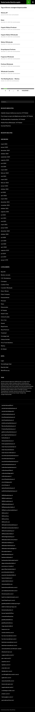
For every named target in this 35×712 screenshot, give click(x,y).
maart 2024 (4, 170)
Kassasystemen (5, 297)
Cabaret (10, 383)
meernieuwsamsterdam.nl (9, 446)
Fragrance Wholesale (7, 57)
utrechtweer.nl (6, 485)
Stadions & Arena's (14, 389)
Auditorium (17, 381)
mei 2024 (3, 166)
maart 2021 (4, 224)
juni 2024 (3, 163)
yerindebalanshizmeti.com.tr (10, 590)
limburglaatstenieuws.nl (8, 443)
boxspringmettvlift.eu (8, 613)
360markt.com (6, 522)
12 (18, 90)
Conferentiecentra (25, 383)
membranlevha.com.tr (8, 632)
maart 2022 (4, 199)
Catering (14, 383)
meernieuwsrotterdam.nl (9, 452)
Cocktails (19, 383)
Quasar (3, 323)
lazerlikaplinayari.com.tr (8, 600)
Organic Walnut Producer (9, 27)
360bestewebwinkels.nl (8, 507)
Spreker (8, 389)
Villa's (24, 391)
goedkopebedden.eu (7, 619)
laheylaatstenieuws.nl (8, 441)
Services (12, 388)
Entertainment (28, 384)
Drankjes (18, 384)
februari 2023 (5, 182)
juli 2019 (3, 253)
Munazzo (3, 300)
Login (2, 361)
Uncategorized (5, 336)
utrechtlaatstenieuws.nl (8, 479)
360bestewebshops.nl (8, 504)
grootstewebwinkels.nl (8, 572)
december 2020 (5, 231)
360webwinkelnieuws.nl (8, 545)
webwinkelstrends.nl (7, 581)
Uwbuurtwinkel (5, 339)
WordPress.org (5, 370)
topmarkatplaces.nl (7, 578)
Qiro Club (3, 320)
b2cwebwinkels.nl (7, 551)
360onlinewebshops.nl (8, 530)
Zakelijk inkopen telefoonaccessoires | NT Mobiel (14, 113)
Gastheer (16, 386)
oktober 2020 (4, 234)
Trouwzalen (11, 391)
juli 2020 (3, 237)
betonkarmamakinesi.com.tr (9, 642)
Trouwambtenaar (4, 391)
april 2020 (4, 247)
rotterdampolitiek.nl (7, 470)
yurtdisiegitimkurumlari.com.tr (10, 674)
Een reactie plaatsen (14, 14)
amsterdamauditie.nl (7, 405)
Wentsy (3, 346)
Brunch (28, 381)
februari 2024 (5, 173)
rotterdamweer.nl (6, 476)
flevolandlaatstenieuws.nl (9, 426)
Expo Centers (9, 386)
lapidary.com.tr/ (6, 664)
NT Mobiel (4, 310)
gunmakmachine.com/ (8, 700)
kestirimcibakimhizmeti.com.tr (10, 597)
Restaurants (3, 388)
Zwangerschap (23, 392)
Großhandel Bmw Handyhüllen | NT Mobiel (13, 119)
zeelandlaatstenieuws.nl (8, 488)
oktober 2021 (4, 208)
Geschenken (26, 386)
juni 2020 (3, 240)
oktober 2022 (4, 189)
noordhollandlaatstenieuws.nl (10, 461)
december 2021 (5, 202)
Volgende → (26, 90)
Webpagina (28, 391)
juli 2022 (3, 192)
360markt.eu (5, 516)
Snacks (18, 388)
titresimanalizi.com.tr (8, 594)
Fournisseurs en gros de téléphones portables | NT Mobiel (17, 116)
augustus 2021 (5, 211)
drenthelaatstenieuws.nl (8, 417)
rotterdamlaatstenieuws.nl (9, 467)
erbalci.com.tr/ (6, 693)
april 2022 (4, 195)
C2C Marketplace (6, 278)
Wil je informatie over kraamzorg (8, 392)
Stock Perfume (5, 329)
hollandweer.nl (6, 438)
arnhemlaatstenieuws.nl (8, 414)
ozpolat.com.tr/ (6, 661)
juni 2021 (3, 218)
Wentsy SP (4, 13)
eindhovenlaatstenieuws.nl (9, 423)
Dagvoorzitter (4, 384)
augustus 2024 (5, 160)
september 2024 (5, 157)
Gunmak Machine (6, 126)
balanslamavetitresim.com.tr (10, 587)
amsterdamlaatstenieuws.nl (9, 408)
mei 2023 (3, 176)
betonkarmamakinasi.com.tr (9, 645)
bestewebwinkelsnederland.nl (10, 560)
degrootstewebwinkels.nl (9, 563)
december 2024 (5, 150)
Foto (13, 386)
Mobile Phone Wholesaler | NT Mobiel (11, 122)
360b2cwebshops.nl (7, 501)
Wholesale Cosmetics (7, 71)
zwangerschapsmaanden (6, 394)
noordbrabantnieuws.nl (8, 458)
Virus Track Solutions (7, 342)
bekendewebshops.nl (7, 554)
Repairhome (4, 326)
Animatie (7, 381)
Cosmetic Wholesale (6, 288)
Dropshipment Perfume (8, 49)
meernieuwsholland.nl (8, 449)
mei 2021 (3, 221)
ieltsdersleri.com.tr (7, 671)
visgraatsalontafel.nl (7, 626)
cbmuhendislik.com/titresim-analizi (11, 648)
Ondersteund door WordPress (8, 709)
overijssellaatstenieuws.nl (9, 464)
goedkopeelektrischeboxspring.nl (11, 603)
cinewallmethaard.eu (7, 616)
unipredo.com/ (6, 668)
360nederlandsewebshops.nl (10, 525)
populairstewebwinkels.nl (9, 575)
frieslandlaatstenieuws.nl (9, 429)
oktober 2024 (4, 153)
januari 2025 (4, 147)
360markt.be (5, 519)
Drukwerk (22, 384)
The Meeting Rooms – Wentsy (10, 79)
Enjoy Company (5, 294)
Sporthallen (3, 389)
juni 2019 (3, 257)
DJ (15, 384)
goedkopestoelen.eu (7, 623)
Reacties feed (4, 367)
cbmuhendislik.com (7, 584)
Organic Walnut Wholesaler (9, 35)
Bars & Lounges (23, 381)
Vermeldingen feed (6, 364)
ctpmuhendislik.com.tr (8, 681)
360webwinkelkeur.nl (8, 542)
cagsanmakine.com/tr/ (8, 655)
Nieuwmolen (4, 307)
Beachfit (3, 271)
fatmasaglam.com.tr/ (7, 697)
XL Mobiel (4, 349)
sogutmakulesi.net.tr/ (7, 687)
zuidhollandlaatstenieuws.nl (9, 491)
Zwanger (17, 392)
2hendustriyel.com (7, 652)
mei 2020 (3, 244)
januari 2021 (4, 228)
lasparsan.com (6, 629)
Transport (25, 389)
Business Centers (4, 383)
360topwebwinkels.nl (8, 533)
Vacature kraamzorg (18, 391)
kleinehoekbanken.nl (7, 610)
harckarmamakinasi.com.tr (9, 639)
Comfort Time (5, 284)
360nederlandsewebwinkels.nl (10, 528)
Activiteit (3, 381)
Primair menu (33, 2)
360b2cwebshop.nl (7, 498)
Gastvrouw (21, 386)
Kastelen (31, 386)
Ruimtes (8, 388)
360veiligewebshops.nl (8, 536)
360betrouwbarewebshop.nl (9, 510)
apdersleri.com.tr (6, 677)
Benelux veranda (5, 275)
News (2, 20)
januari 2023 (4, 186)
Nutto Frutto (4, 313)
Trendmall (4, 333)
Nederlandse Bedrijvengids (10, 2)
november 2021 (5, 205)
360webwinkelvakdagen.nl (9, 548)
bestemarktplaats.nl (7, 557)
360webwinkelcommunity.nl (9, 539)
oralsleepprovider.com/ (8, 690)
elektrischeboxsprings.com (9, 606)
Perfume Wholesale (7, 64)
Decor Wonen (5, 291)
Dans (8, 384)
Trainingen (20, 389)
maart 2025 (4, 144)
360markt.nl (5, 513)
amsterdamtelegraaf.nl (8, 411)
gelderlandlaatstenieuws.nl (9, 432)
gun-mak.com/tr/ (6, 658)
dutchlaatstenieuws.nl (8, 420)
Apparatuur (11, 381)
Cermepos (4, 281)
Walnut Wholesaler (7, 42)
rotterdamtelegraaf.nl (8, 473)
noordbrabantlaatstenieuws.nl (10, 455)
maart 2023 (4, 179)
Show (15, 388)
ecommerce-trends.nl (8, 566)
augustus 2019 (5, 250)
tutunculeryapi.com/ (7, 684)
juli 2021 (3, 215)
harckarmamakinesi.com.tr (9, 635)
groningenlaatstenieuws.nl (9, 435)
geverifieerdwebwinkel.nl (9, 569)
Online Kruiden (5, 317)
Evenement (3, 386)
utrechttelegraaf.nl (7, 482)
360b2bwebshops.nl (7, 495)
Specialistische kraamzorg (26, 388)
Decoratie (12, 384)
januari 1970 (4, 260)
